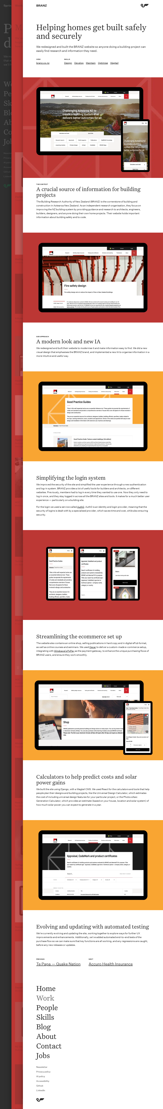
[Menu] (145, 6)
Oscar (92, 647)
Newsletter (41, 1067)
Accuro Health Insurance (111, 964)
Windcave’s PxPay (64, 651)
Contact (49, 1045)
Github (39, 1085)
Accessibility (42, 1081)
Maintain (91, 63)
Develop (79, 63)
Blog (43, 1026)
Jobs (43, 1055)
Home (46, 988)
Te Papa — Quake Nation (58, 964)
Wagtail (114, 63)
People (47, 1007)
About (46, 1036)
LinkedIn (40, 1090)
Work (45, 997)
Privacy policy (43, 1071)
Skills (45, 1016)
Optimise (103, 63)
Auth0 (80, 506)
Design (68, 63)
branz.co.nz (42, 63)
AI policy (40, 1076)
